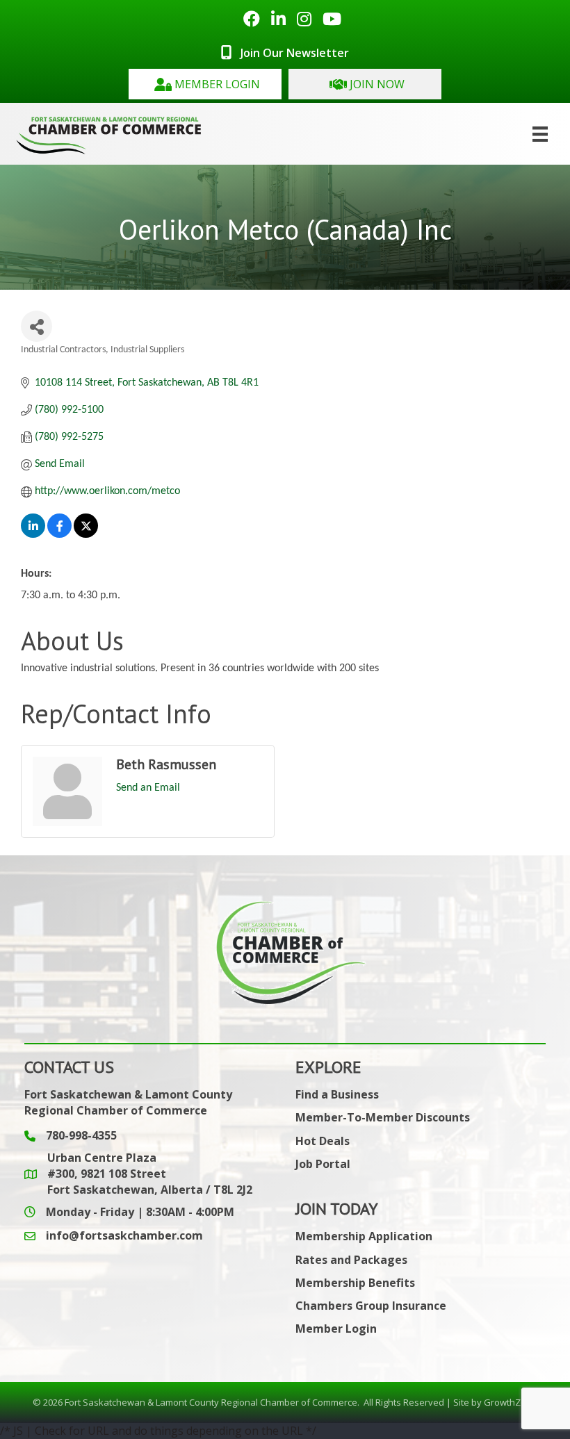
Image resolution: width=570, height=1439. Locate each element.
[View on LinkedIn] (33, 535)
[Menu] (540, 134)
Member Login (336, 1328)
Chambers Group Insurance (370, 1305)
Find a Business (337, 1094)
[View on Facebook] (59, 535)
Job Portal (322, 1163)
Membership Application (363, 1236)
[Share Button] (36, 326)
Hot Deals (322, 1141)
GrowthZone (510, 1402)
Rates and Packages (351, 1259)
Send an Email (148, 787)
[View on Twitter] (86, 535)
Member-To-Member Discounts (382, 1117)
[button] (205, 84)
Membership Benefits (355, 1282)
